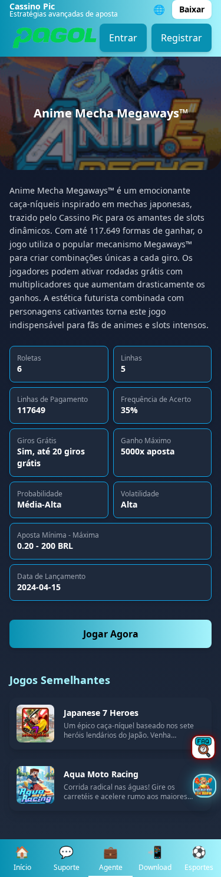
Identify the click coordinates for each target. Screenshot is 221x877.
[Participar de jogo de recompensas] (204, 787)
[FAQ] (203, 747)
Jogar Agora (110, 633)
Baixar (191, 9)
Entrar (123, 37)
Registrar (181, 37)
